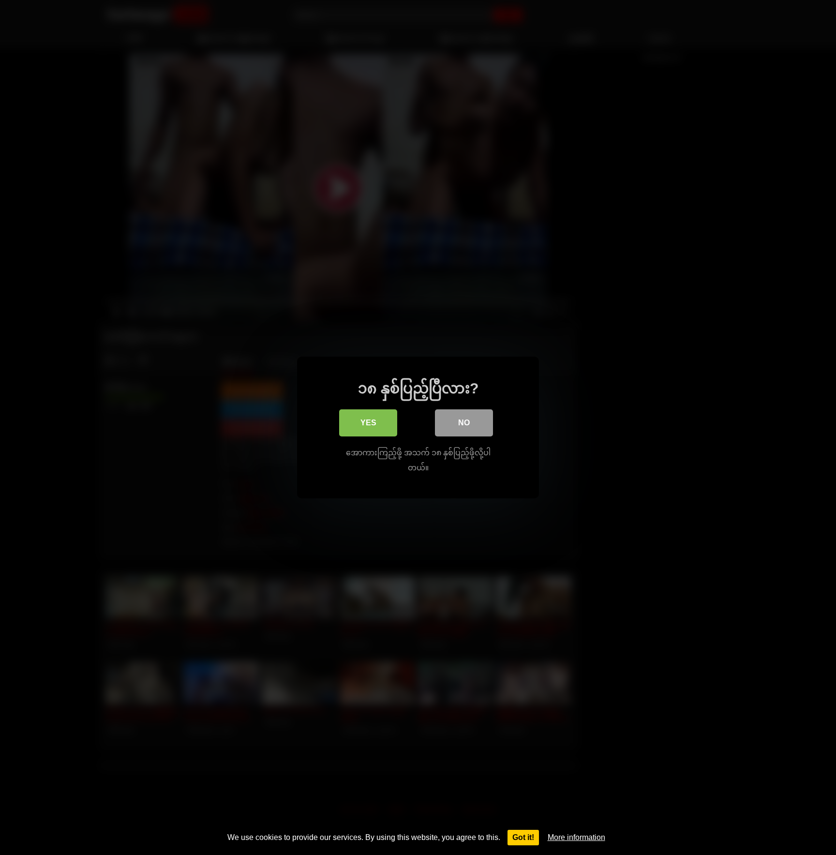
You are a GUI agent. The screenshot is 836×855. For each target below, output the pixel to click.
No (464, 423)
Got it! (523, 837)
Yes (368, 423)
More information (576, 837)
